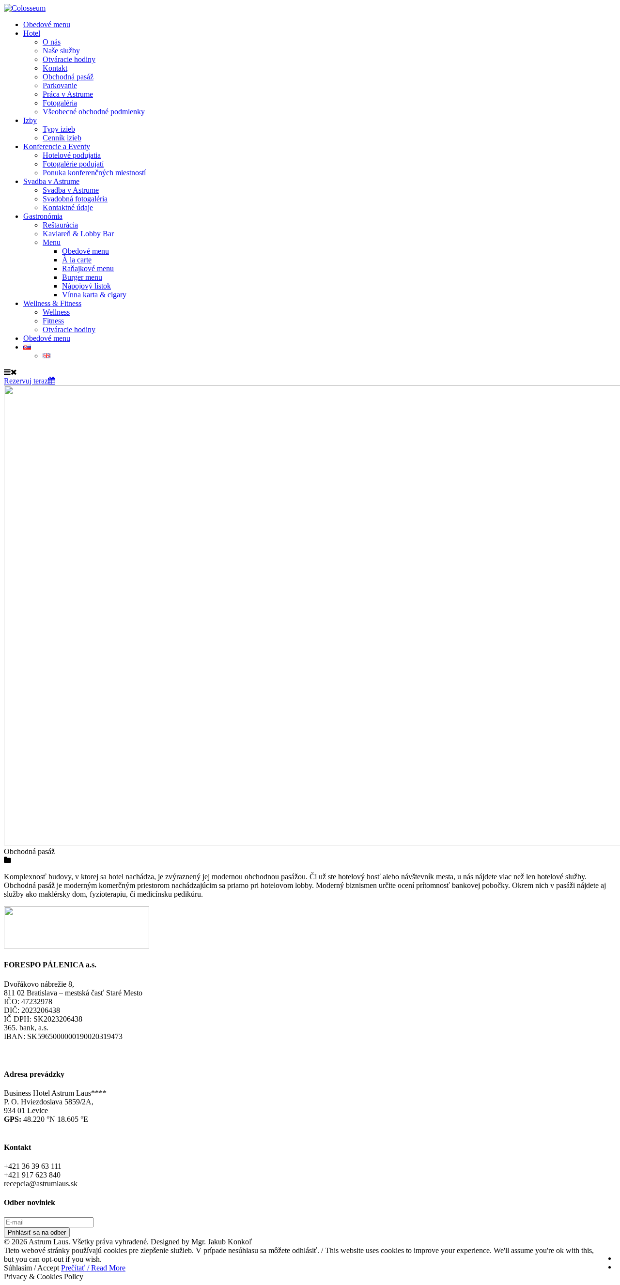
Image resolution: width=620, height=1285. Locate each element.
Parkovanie (60, 85)
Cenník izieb (62, 138)
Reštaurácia (60, 225)
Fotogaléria (60, 103)
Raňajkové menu (88, 268)
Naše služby (61, 50)
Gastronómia (42, 216)
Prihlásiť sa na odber (37, 1232)
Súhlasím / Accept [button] (31, 1268)
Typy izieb (59, 129)
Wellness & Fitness (52, 303)
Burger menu (82, 277)
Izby (30, 120)
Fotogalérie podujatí (73, 164)
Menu (52, 242)
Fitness (53, 321)
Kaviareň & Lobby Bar (78, 233)
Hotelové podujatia (72, 155)
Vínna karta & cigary (94, 295)
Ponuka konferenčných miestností (94, 172)
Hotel (31, 33)
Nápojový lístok (86, 286)
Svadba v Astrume (51, 181)
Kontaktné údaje (68, 207)
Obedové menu (46, 24)
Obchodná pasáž (68, 77)
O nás (52, 42)
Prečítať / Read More (93, 1268)
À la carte (77, 260)
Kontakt (55, 68)
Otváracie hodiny (69, 59)
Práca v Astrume (68, 94)
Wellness (56, 312)
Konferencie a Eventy (56, 146)
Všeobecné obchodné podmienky (94, 111)
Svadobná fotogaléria (75, 199)
